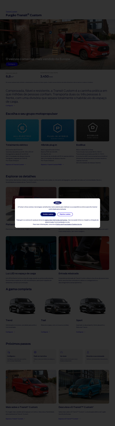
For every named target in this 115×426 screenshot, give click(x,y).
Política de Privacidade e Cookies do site (69, 224)
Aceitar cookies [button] (48, 214)
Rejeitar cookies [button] (65, 214)
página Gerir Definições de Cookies (56, 220)
